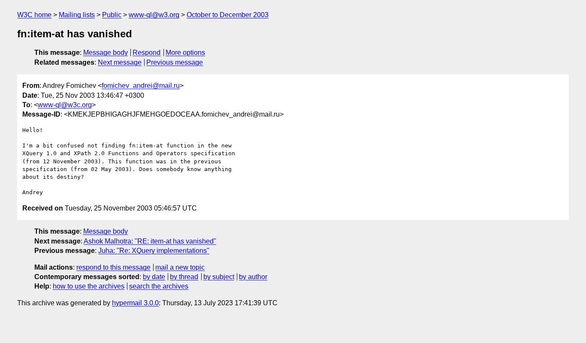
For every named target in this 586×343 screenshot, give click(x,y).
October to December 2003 (228, 14)
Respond (146, 52)
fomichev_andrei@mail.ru (141, 85)
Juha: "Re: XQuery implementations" (153, 250)
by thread (184, 276)
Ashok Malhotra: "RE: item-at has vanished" (150, 241)
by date (154, 276)
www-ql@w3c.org (65, 104)
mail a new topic (180, 267)
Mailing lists (77, 14)
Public (111, 14)
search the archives (158, 286)
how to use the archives (88, 286)
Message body (105, 52)
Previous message (174, 62)
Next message (120, 62)
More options (185, 52)
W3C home (34, 14)
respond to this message (113, 267)
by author (253, 276)
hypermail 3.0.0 (135, 303)
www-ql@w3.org (154, 14)
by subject (218, 276)
